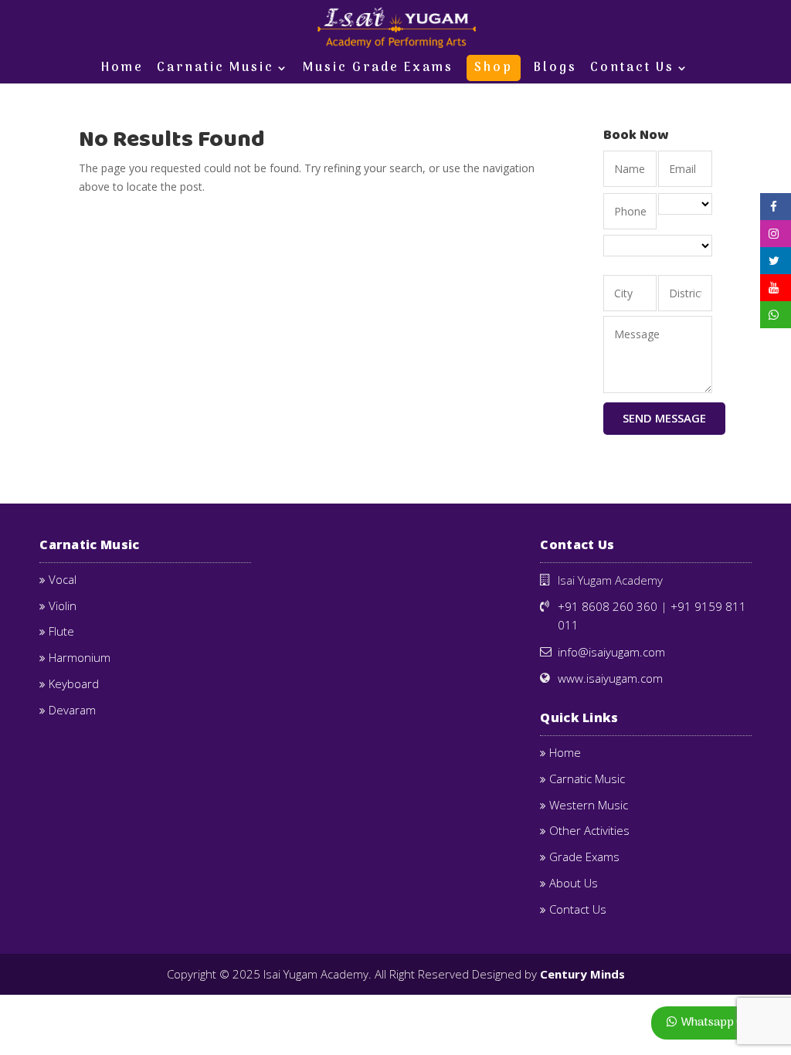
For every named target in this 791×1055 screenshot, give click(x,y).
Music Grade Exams (378, 70)
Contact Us (632, 70)
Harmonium (79, 657)
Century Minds (582, 974)
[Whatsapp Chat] (775, 316)
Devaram (72, 709)
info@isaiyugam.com (611, 652)
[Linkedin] (773, 262)
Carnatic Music (215, 70)
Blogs (555, 70)
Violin (62, 605)
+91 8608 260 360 (607, 606)
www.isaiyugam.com (610, 678)
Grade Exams (584, 856)
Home (122, 70)
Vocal (62, 579)
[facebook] (773, 208)
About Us (573, 882)
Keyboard (74, 683)
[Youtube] (773, 289)
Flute (61, 631)
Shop (493, 68)
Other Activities (589, 830)
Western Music (588, 804)
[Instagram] (773, 235)
